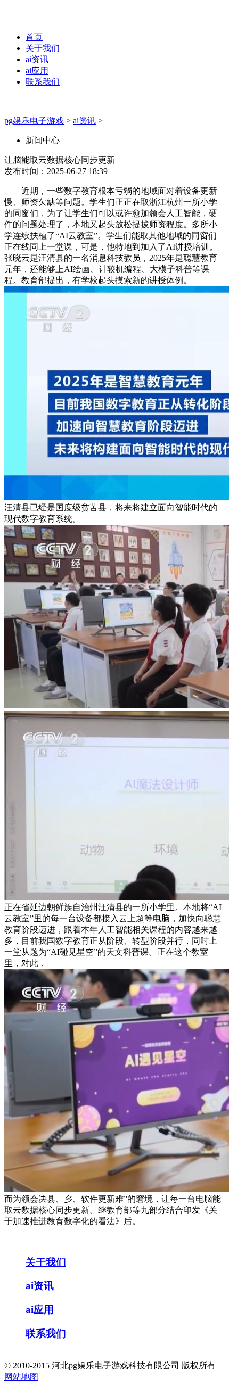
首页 (34, 37)
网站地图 (21, 1376)
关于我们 (43, 48)
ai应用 (37, 70)
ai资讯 (37, 59)
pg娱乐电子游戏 (34, 120)
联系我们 (43, 81)
